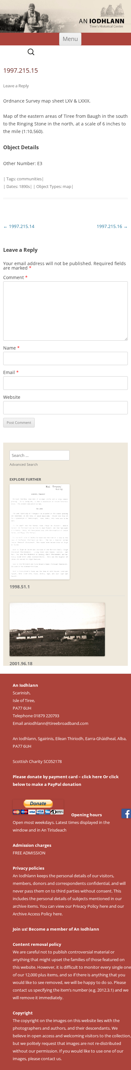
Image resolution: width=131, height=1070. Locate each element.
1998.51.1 (20, 587)
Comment (15, 277)
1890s (24, 186)
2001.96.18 (21, 663)
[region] (65, 16)
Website (11, 397)
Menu (70, 39)
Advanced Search (24, 464)
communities (29, 179)
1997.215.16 (112, 226)
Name (11, 348)
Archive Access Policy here (37, 914)
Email (11, 372)
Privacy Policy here (90, 906)
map (67, 186)
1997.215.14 (18, 226)
